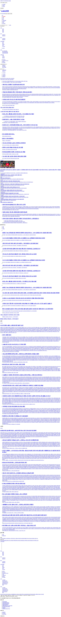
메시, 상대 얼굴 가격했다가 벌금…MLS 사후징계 (14, 494)
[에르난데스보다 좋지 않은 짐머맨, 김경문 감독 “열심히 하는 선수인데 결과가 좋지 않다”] (17, 523)
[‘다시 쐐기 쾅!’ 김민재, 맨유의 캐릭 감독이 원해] (10, 158)
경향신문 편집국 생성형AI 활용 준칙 (22, 538)
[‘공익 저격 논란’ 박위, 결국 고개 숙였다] (7, 78)
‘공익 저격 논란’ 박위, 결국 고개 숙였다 (7, 79)
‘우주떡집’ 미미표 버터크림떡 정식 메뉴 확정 (13, 406)
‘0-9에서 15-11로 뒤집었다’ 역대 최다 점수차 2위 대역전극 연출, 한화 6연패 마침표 (23, 298)
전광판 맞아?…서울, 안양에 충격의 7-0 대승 (13, 119)
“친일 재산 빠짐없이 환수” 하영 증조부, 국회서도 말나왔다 (17, 92)
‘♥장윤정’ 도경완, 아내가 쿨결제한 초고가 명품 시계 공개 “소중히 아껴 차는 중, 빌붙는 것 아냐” (26, 396)
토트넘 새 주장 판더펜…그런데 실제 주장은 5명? (14, 462)
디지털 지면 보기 (5, 589)
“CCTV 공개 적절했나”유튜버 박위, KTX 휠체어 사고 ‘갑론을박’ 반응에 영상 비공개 (23, 238)
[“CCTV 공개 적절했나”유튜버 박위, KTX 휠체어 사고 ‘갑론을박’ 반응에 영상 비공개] (16, 240)
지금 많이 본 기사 (5, 60)
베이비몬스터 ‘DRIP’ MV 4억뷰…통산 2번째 (13, 364)
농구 (3, 42)
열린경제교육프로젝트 (6, 606)
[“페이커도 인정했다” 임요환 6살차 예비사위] (10, 89)
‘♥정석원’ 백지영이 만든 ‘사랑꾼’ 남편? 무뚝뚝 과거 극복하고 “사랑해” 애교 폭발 (22, 385)
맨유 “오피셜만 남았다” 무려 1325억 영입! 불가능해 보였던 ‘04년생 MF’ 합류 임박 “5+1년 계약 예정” (27, 308)
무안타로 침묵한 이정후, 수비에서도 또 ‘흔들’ (13, 151)
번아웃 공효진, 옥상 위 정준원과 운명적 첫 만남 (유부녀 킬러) (14, 221)
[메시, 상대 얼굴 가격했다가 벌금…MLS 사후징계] (10, 502)
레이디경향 (9, 0)
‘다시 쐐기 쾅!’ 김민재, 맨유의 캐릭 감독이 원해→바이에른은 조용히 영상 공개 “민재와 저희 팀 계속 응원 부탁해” (31, 292)
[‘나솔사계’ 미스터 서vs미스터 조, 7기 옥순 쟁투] (10, 351)
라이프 (3, 21)
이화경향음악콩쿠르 (5, 602)
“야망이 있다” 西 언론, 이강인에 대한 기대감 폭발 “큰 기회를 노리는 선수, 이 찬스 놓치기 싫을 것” (27, 303)
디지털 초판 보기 (5, 590)
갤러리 (3, 61)
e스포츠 (3, 46)
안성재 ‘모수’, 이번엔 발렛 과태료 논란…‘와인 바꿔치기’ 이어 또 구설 (19, 125)
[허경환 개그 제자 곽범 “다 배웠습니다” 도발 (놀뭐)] (11, 424)
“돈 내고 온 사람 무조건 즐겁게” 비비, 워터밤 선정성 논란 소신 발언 (19, 254)
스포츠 (3, 56)
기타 (1, 578)
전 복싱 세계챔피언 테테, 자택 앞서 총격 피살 (13, 483)
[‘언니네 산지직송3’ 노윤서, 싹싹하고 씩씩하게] (10, 145)
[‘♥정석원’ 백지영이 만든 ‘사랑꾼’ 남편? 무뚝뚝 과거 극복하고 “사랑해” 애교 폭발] (16, 393)
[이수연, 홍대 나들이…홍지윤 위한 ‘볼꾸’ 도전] (8, 332)
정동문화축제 (4, 601)
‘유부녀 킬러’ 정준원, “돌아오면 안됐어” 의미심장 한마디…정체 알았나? (20, 218)
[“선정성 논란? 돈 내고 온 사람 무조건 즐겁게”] (10, 103)
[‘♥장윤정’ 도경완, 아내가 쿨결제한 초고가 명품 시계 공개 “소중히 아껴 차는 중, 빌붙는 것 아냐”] (18, 404)
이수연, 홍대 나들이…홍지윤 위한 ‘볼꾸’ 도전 (11, 325)
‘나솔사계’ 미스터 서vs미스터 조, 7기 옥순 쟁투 (14, 344)
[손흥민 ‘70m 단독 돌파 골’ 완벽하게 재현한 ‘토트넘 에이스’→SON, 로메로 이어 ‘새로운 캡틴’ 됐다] (19, 234)
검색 (10, 25)
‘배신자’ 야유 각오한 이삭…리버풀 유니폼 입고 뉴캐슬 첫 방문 (18, 473)
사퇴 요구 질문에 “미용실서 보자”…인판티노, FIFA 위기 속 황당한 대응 (20, 440)
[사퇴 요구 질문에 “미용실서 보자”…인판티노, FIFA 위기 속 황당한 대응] (14, 448)
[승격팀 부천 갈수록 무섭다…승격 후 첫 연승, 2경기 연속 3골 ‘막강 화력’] (12, 437)
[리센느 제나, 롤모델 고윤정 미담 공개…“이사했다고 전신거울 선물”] (14, 283)
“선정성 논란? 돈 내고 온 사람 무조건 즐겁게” (13, 99)
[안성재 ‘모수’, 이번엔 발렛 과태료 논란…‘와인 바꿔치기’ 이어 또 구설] (14, 130)
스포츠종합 (4, 20)
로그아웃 (2, 8)
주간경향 (5, 0)
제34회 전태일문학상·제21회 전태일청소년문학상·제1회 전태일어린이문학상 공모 (24, 540)
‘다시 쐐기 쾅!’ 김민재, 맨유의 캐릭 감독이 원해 (14, 156)
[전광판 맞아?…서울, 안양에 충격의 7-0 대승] (10, 122)
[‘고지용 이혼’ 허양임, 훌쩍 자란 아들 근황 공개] (10, 109)
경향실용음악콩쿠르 (5, 603)
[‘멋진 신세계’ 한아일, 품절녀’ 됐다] (8, 105)
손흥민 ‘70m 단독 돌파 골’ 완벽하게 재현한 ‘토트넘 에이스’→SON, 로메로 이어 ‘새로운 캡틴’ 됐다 (27, 232)
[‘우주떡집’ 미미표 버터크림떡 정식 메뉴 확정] (10, 413)
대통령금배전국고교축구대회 (7, 605)
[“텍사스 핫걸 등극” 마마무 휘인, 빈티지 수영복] (10, 312)
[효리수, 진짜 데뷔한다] (6, 140)
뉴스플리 (3, 4)
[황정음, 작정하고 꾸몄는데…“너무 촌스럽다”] (10, 316)
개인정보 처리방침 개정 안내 (33, 538)
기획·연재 (2, 54)
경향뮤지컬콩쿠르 (5, 604)
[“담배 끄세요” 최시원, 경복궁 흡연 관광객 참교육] (11, 216)
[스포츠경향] (4, 11)
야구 (3, 18)
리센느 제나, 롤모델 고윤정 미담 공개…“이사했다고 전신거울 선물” (19, 281)
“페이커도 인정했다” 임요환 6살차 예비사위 (13, 84)
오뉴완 (3, 5)
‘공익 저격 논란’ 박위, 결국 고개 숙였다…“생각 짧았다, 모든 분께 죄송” (20, 243)
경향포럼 (3, 607)
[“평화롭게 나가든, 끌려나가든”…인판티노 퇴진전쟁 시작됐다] (13, 512)
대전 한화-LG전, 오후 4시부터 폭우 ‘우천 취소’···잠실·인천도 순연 (19, 525)
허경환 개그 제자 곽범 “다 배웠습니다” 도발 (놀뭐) (15, 416)
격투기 (3, 44)
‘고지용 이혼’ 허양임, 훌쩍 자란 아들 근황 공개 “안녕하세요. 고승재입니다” (21, 248)
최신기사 (3, 59)
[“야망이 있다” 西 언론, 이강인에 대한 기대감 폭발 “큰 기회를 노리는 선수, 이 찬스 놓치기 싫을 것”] (19, 305)
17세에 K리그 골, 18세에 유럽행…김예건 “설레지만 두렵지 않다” (15, 121)
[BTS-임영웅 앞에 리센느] (6, 136)
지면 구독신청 (4, 588)
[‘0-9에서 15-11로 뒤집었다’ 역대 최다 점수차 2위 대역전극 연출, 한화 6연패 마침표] (16, 300)
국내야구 (3, 34)
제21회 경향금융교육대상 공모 (5, 540)
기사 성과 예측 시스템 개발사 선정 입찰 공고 (7, 538)
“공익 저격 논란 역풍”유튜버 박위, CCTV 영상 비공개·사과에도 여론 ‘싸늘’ (14, 81)
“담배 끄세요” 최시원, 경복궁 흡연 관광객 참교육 (14, 212)
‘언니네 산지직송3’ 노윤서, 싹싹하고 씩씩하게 (14, 143)
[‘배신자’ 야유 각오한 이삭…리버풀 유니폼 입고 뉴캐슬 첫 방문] (13, 481)
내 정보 (3, 6)
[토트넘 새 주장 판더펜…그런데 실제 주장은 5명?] (10, 470)
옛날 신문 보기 (4, 591)
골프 (3, 45)
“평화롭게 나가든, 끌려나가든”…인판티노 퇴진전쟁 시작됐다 (17, 504)
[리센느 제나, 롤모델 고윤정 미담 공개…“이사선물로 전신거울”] (13, 117)
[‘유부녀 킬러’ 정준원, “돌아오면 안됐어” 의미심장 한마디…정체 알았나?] (14, 222)
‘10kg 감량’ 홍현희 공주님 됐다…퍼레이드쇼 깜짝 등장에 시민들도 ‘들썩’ (20, 353)
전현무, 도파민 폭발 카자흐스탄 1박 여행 (12, 147)
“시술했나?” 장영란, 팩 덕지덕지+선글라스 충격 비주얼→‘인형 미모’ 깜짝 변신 (22, 375)
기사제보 (3, 74)
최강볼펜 (1, 160)
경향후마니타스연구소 (6, 608)
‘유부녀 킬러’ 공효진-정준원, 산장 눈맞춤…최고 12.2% (13, 220)
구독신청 (3, 75)
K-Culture (3, 23)
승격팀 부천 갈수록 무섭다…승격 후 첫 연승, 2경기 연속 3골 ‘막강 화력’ (18, 430)
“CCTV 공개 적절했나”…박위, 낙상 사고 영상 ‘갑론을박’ (11, 82)
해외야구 (3, 35)
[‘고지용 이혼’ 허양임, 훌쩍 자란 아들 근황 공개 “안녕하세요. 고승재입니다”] (15, 250)
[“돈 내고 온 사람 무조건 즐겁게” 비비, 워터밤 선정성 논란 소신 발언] (14, 256)
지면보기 (3, 76)
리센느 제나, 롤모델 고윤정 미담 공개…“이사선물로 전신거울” (18, 114)
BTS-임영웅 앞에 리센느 (8, 134)
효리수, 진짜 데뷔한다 (7, 138)
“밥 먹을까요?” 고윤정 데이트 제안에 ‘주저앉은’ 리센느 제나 (14, 116)
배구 (3, 43)
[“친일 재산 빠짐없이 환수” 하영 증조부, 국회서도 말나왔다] (12, 97)
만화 (3, 22)
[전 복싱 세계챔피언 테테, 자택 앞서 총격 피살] (10, 491)
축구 (3, 19)
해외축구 (3, 39)
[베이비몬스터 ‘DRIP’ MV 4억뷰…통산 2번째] (10, 372)
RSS (3, 592)
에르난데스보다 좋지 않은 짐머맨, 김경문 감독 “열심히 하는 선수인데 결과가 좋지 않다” (24, 515)
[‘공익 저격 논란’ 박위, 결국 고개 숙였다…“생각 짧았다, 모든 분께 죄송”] (14, 245)
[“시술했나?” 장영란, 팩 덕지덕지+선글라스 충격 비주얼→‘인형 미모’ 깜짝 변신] (15, 383)
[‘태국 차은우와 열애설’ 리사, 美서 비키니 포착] (10, 209)
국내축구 (3, 38)
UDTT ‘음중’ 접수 (6, 334)
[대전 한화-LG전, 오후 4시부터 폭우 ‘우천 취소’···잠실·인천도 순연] (13, 530)
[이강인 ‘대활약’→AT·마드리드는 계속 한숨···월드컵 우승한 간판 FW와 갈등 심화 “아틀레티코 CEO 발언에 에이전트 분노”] (23, 460)
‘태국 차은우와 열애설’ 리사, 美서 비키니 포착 (14, 204)
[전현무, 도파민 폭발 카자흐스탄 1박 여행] (9, 149)
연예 (3, 17)
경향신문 (1, 0)
